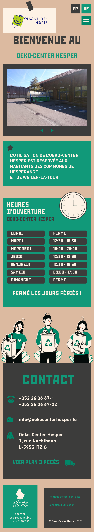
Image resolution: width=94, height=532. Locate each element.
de (86, 8)
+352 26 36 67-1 (36, 398)
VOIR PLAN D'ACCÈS (36, 462)
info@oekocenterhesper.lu (48, 419)
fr (75, 8)
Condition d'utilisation (61, 505)
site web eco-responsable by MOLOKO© (20, 518)
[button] (41, 130)
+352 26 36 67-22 (38, 404)
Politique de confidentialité (64, 497)
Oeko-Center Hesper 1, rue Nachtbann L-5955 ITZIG (41, 441)
